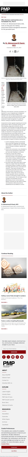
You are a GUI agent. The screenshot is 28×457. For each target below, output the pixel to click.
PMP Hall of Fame (7, 397)
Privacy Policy (2, 456)
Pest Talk (3, 17)
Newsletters (5, 413)
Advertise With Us (7, 383)
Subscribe (14, 352)
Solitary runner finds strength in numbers (13, 296)
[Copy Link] (18, 52)
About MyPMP (6, 375)
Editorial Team (6, 377)
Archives (4, 422)
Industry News (6, 394)
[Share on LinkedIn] (15, 52)
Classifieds (5, 424)
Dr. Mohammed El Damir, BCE (9, 204)
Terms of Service (9, 456)
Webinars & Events (7, 405)
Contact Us (5, 380)
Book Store (5, 402)
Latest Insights (6, 391)
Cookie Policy (5, 444)
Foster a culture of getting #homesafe (12, 321)
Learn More (14, 450)
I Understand (14, 447)
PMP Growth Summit (8, 399)
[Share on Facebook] (10, 52)
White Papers (6, 419)
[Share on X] (13, 52)
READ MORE (4, 302)
